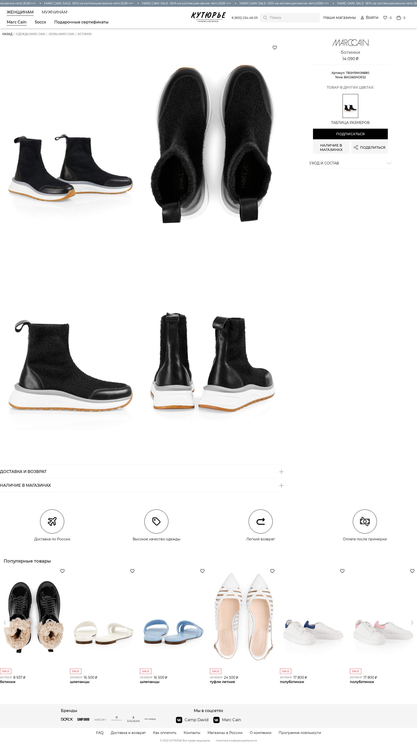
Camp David (196, 720)
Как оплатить (164, 733)
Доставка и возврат (128, 733)
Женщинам (20, 12)
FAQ (100, 733)
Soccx (40, 22)
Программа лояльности (300, 733)
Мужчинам (54, 12)
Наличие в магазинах (331, 147)
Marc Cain (17, 22)
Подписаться (350, 134)
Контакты (192, 733)
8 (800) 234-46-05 (245, 18)
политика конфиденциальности (236, 740)
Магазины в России (225, 733)
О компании (260, 733)
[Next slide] (5, 622)
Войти (372, 17)
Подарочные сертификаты (81, 22)
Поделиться (372, 147)
